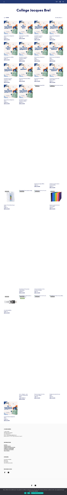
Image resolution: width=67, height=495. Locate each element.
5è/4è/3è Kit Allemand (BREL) (24, 78)
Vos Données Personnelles (9, 449)
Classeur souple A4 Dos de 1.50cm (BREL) (54, 206)
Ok (25, 493)
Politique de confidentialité (37, 493)
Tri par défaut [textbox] (58, 17)
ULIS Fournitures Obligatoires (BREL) (9, 417)
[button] (57, 1)
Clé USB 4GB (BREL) (7, 310)
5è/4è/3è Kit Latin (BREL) (39, 78)
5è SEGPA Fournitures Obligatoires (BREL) (8, 79)
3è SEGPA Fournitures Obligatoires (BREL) (38, 36)
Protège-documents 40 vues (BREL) (55, 395)
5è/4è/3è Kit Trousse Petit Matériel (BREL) (54, 79)
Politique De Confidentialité (9, 448)
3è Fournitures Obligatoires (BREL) (9, 36)
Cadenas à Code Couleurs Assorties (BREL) (54, 184)
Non (29, 493)
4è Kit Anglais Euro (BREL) (9, 57)
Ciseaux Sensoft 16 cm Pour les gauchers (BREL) (39, 289)
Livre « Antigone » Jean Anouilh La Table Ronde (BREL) (23, 395)
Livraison (5, 444)
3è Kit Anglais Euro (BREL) (24, 35)
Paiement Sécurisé (7, 446)
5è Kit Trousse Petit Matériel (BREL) (55, 58)
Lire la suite (7, 39)
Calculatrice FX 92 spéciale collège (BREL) (24, 289)
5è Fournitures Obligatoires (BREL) (39, 58)
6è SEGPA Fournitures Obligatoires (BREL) (23, 100)
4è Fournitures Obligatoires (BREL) (55, 36)
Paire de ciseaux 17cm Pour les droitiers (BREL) (39, 395)
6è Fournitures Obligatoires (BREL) (9, 100)
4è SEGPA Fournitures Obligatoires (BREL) (23, 58)
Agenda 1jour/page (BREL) (39, 183)
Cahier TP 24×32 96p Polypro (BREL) (9, 206)
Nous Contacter (7, 450)
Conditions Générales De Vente (9, 447)
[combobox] (55, 18)
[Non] (65, 491)
